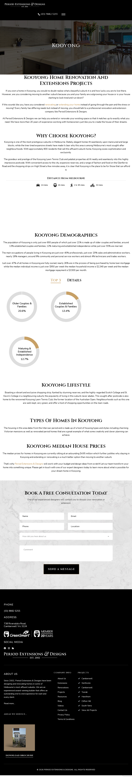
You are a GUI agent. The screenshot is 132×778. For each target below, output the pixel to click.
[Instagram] (9, 648)
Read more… (9, 703)
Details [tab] (74, 280)
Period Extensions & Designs (29, 463)
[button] (48, 14)
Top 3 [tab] (56, 280)
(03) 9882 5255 (12, 610)
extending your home (69, 104)
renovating (50, 104)
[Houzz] (13, 648)
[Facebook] (5, 648)
